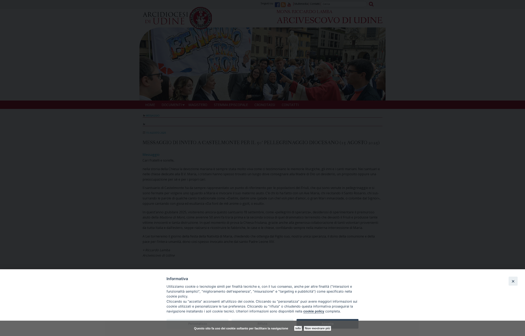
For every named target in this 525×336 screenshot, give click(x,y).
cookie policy (313, 311)
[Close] (513, 281)
